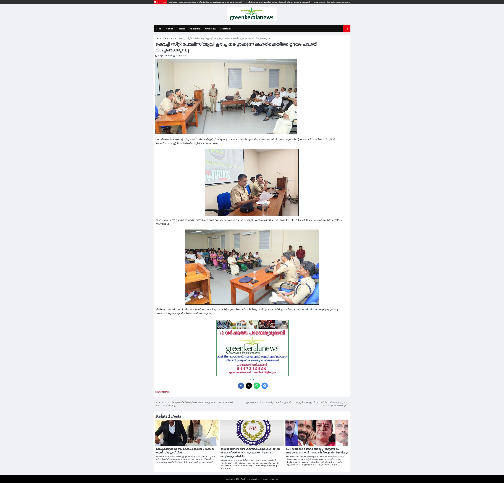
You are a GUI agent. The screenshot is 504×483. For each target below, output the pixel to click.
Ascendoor (255, 479)
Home (158, 29)
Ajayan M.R (181, 55)
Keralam (169, 29)
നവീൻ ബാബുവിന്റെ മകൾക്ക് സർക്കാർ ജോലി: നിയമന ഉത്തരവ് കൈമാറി (262, 2)
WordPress (274, 479)
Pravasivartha (210, 29)
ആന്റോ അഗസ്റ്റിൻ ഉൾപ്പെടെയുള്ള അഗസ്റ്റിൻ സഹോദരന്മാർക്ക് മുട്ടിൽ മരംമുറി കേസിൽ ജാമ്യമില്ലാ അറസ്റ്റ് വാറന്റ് (348, 2)
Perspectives (225, 29)
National (181, 29)
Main (166, 392)
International (194, 29)
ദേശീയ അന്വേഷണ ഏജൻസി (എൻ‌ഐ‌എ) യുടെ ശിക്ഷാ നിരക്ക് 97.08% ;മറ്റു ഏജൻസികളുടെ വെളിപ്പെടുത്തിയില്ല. (250, 452)
